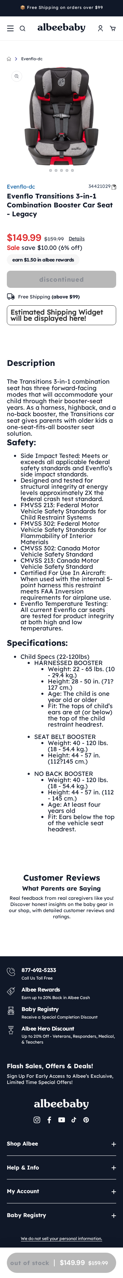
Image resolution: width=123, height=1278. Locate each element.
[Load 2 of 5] (56, 170)
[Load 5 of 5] (72, 170)
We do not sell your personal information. (61, 1238)
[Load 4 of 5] (67, 170)
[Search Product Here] (22, 28)
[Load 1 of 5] (50, 170)
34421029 (99, 186)
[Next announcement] (113, 8)
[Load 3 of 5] (61, 170)
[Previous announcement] (9, 8)
